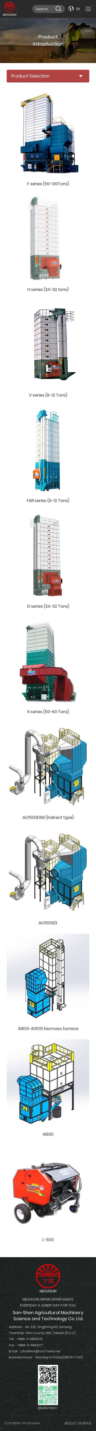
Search (58, 8)
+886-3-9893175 (29, 1339)
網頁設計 (71, 1423)
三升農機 (9, 9)
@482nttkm (47, 1408)
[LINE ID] (48, 1395)
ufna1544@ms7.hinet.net (41, 1351)
